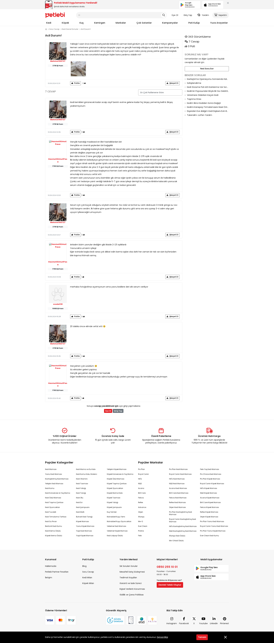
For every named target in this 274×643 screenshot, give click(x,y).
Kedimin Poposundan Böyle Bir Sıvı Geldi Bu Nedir (208, 91)
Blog (84, 566)
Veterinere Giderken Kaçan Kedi (202, 95)
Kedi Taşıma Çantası (54, 502)
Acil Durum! (86, 29)
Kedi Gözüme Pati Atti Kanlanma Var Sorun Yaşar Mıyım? (208, 87)
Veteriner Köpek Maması (117, 531)
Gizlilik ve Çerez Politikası (132, 594)
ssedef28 (58, 304)
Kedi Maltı (80, 512)
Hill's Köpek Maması (208, 488)
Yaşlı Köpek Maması (84, 535)
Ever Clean (142, 526)
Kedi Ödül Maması (53, 497)
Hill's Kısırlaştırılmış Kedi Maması (183, 526)
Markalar (121, 22)
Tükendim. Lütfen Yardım (199, 115)
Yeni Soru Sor (207, 68)
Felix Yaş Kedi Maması (209, 469)
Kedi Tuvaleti (50, 512)
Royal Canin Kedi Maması (180, 474)
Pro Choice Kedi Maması (210, 474)
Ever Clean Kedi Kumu (209, 535)
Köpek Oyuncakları (115, 488)
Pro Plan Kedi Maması (178, 469)
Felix (140, 535)
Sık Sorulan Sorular (129, 566)
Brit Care (142, 493)
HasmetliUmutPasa (57, 160)
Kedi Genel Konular (70, 29)
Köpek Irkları (88, 583)
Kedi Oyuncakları (52, 507)
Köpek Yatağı (112, 502)
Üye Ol (175, 15)
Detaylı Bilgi (162, 637)
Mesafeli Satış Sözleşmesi (132, 571)
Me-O (140, 521)
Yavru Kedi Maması (53, 474)
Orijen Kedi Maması (177, 507)
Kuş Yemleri (112, 512)
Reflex (140, 502)
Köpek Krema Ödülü (53, 535)
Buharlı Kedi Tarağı (84, 516)
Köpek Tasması (113, 497)
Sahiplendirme (194, 83)
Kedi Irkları (87, 577)
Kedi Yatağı (81, 488)
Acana (141, 488)
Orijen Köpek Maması (209, 516)
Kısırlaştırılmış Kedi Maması (56, 479)
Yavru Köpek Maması (85, 526)
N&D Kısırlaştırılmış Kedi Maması (183, 531)
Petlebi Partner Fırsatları (56, 571)
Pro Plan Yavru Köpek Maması (212, 531)
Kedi (48, 22)
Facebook (184, 623)
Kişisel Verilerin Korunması (132, 589)
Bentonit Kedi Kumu (53, 526)
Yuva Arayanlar (219, 22)
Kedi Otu (79, 497)
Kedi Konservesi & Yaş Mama (57, 493)
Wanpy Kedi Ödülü (177, 535)
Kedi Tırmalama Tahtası (55, 516)
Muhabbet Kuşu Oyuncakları (119, 521)
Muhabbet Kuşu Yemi (116, 516)
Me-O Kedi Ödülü (176, 540)
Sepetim (222, 15)
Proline (141, 531)
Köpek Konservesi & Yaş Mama (120, 474)
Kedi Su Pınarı (51, 521)
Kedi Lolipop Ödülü (115, 535)
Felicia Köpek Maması (209, 507)
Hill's (140, 479)
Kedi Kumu (49, 488)
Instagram (172, 623)
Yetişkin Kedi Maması (54, 483)
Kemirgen (99, 22)
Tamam (202, 637)
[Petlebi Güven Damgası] (115, 620)
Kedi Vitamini (81, 479)
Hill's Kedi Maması (177, 479)
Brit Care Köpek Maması (210, 502)
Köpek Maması (82, 521)
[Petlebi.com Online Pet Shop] (55, 15)
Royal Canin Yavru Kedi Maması (214, 526)
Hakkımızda (50, 566)
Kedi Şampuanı (82, 507)
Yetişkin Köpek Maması (116, 469)
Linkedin (214, 623)
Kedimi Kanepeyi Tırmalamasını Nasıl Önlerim (208, 107)
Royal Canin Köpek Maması (212, 483)
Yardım (205, 15)
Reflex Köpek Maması (209, 512)
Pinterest (224, 623)
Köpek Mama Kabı (115, 493)
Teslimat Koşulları (128, 577)
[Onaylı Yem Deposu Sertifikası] (130, 620)
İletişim (48, 577)
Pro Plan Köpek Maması (210, 479)
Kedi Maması (51, 469)
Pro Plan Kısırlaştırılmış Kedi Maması (180, 513)
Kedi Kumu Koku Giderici (86, 474)
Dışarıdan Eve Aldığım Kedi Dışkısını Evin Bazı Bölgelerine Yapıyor (208, 111)
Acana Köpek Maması (209, 497)
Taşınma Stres (194, 99)
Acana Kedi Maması (178, 488)
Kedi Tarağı (81, 493)
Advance (142, 507)
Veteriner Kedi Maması (116, 526)
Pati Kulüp (194, 22)
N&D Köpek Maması (208, 493)
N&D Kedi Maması (177, 483)
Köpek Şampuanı (114, 507)
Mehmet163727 (57, 61)
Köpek (65, 22)
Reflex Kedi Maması (177, 502)
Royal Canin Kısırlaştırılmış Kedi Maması (182, 520)
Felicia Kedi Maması (178, 497)
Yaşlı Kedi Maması (84, 531)
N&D (140, 483)
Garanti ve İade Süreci (131, 583)
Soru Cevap (54, 29)
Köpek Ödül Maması (115, 479)
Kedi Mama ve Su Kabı (85, 469)
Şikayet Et (173, 83)
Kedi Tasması (82, 483)
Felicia (141, 497)
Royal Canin (143, 474)
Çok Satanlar (144, 22)
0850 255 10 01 (167, 567)
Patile (77, 83)
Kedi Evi (79, 502)
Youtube (203, 623)
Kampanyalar (170, 22)
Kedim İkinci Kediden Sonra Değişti (204, 103)
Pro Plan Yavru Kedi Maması (212, 521)
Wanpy (141, 516)
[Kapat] (227, 3)
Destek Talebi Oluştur (170, 584)
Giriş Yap (188, 15)
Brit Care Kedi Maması (178, 493)
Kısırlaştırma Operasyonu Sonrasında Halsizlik (208, 79)
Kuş (81, 22)
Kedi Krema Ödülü (53, 531)
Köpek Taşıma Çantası (117, 483)
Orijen (140, 512)
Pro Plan (141, 469)
